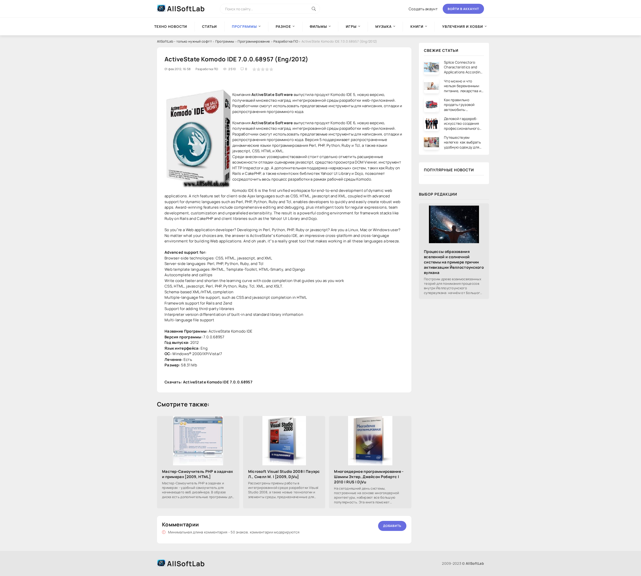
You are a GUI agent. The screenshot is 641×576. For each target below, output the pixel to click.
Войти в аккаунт (463, 9)
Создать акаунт (423, 9)
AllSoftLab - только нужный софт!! (184, 41)
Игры (351, 26)
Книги (416, 26)
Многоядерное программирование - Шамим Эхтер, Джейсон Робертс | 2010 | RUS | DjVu (368, 477)
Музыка (383, 26)
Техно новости (170, 26)
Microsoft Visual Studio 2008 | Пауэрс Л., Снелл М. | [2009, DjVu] (284, 474)
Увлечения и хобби (462, 26)
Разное (283, 26)
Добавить (392, 526)
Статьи (209, 26)
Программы (224, 41)
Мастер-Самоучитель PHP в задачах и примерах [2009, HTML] (197, 474)
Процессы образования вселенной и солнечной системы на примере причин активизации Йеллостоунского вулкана (454, 262)
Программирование (254, 41)
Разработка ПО (285, 41)
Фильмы (318, 26)
